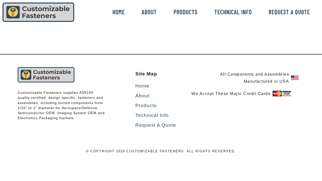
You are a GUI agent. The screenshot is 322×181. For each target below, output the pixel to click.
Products (185, 12)
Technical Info (233, 12)
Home (118, 12)
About (149, 12)
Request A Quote (289, 12)
